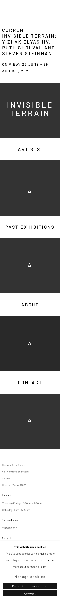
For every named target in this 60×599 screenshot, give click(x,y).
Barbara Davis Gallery (26, 8)
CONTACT (30, 382)
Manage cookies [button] (30, 577)
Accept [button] (30, 593)
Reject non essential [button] (30, 586)
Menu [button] (56, 8)
